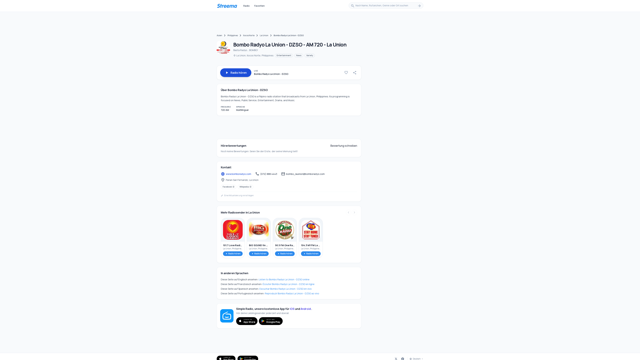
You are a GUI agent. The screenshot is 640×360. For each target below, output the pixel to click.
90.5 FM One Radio (285, 245)
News (298, 55)
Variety (309, 55)
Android (305, 309)
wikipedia (246, 186)
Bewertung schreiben (343, 146)
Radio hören (232, 253)
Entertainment (284, 55)
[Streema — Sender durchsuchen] (227, 6)
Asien (219, 35)
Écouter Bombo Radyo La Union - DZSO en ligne (288, 284)
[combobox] (386, 5)
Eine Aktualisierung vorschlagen (237, 195)
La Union (264, 35)
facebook (228, 186)
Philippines (233, 35)
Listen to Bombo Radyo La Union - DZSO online (284, 279)
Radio (246, 5)
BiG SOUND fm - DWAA (259, 245)
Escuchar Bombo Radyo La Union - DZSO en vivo (286, 288)
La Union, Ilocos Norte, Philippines (253, 55)
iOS (292, 309)
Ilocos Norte (248, 35)
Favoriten (259, 5)
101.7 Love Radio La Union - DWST (233, 245)
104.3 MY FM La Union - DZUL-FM (311, 245)
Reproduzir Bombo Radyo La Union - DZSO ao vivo (292, 293)
